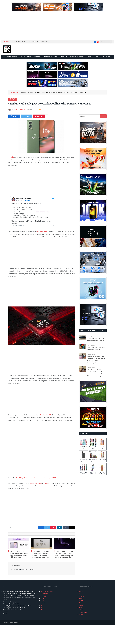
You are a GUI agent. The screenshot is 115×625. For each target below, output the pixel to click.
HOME (3, 57)
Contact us (6, 602)
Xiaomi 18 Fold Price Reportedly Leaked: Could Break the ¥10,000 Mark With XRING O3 (19, 554)
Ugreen (81, 614)
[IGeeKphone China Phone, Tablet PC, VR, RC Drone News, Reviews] (7, 49)
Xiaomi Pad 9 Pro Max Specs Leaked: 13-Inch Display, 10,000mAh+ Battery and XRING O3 (40, 554)
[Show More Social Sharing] (46, 116)
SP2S (42, 605)
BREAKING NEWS (12, 57)
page (47, 483)
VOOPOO (43, 596)
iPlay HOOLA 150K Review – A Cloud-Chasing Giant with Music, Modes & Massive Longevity (96, 373)
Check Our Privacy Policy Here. (11, 604)
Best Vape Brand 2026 (77, 57)
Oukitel (81, 610)
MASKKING (44, 603)
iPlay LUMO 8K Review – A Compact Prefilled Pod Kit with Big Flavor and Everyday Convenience (96, 360)
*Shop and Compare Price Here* (12, 610)
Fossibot (81, 598)
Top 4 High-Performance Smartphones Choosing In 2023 (36, 478)
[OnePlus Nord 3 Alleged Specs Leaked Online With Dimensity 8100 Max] (41, 136)
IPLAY (42, 607)
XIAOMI (102, 331)
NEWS (12, 99)
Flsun (80, 603)
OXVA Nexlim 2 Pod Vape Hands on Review (96, 349)
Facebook (5, 612)
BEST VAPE (64, 57)
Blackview (81, 596)
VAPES (56, 57)
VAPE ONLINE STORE (47, 591)
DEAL (103, 57)
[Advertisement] (57, 25)
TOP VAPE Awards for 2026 (43, 57)
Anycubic (81, 605)
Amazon (22, 57)
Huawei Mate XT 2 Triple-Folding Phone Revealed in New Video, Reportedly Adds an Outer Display (31, 42)
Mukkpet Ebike (83, 612)
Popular (82, 331)
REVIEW (89, 57)
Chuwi (80, 594)
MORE (96, 57)
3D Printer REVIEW (93, 331)
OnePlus (11, 157)
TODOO (43, 610)
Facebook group (36, 483)
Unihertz (81, 600)
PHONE (29, 57)
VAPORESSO (44, 594)
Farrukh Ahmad (19, 109)
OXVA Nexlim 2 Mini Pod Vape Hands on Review (96, 339)
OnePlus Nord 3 (42, 231)
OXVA (42, 598)
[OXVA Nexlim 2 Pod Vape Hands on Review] (82, 346)
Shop (108, 57)
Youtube (5, 614)
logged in (20, 569)
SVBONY (81, 591)
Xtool (80, 607)
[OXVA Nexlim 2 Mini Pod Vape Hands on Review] (82, 337)
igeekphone (15, 622)
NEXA (42, 600)
